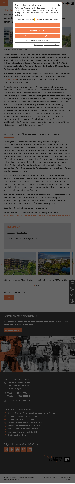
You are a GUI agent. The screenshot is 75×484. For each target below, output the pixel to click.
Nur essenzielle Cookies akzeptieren (37, 36)
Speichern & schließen (37, 30)
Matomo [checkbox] (31, 19)
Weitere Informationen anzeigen (37, 40)
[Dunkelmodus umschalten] (59, 5)
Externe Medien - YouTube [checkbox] (48, 19)
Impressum (38, 45)
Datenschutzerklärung (52, 45)
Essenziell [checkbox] (20, 19)
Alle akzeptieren (37, 25)
